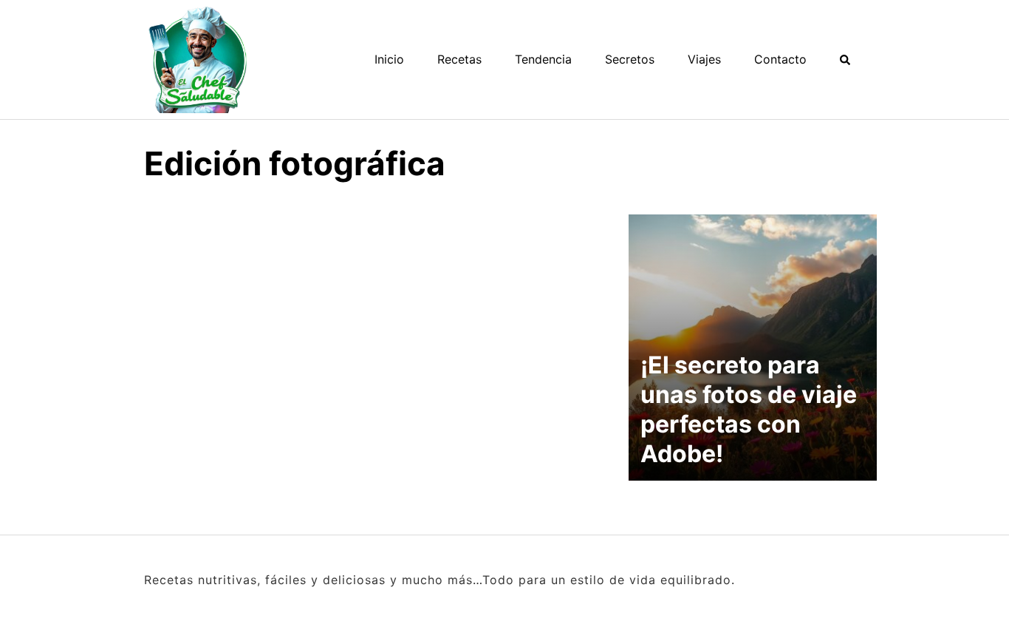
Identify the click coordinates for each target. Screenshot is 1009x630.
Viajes (704, 59)
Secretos (629, 59)
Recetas (459, 59)
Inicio (389, 59)
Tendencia (543, 59)
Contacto (780, 59)
